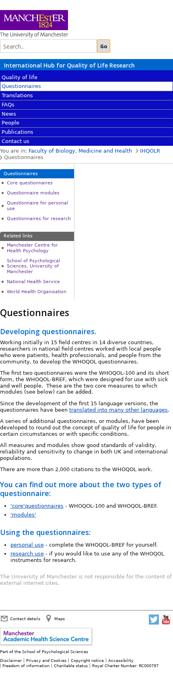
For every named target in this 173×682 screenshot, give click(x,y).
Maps (59, 618)
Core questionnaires (30, 183)
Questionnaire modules (33, 193)
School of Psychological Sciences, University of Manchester (33, 266)
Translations (17, 95)
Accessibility (121, 660)
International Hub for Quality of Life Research (69, 65)
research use (27, 554)
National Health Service (33, 281)
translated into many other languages (118, 410)
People (10, 123)
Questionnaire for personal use (37, 205)
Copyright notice (87, 660)
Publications (17, 132)
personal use (27, 545)
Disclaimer (11, 660)
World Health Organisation (36, 291)
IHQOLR (150, 151)
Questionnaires (21, 86)
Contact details (25, 618)
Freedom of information (25, 665)
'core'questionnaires (37, 506)
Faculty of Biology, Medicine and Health (80, 151)
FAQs (8, 105)
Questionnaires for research (39, 218)
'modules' (23, 515)
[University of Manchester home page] (64, 24)
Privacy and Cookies (46, 660)
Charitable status (71, 665)
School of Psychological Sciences (55, 651)
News (9, 114)
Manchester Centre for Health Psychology (32, 248)
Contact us (15, 141)
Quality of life (19, 77)
